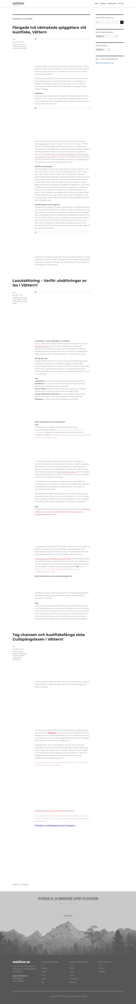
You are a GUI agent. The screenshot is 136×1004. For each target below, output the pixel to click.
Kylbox (72, 972)
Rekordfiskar (16, 659)
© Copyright (24, 884)
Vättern (25, 48)
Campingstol (74, 979)
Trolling (25, 301)
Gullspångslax (16, 46)
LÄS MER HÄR (68, 916)
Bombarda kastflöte (18, 44)
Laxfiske (24, 299)
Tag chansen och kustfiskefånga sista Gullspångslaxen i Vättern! (48, 636)
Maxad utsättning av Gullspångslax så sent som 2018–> (53, 559)
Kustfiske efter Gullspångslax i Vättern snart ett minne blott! (54, 811)
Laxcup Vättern (17, 299)
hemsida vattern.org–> (42, 346)
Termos (72, 968)
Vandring (103, 3)
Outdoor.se (15, 884)
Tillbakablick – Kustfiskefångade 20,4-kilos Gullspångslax (55, 825)
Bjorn (14, 39)
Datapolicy (102, 972)
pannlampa (43, 144)
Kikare (72, 975)
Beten (14, 651)
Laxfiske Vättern (17, 48)
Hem (96, 3)
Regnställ (73, 982)
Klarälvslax (52, 733)
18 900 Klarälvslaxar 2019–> (67, 472)
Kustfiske (24, 46)
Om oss (121, 3)
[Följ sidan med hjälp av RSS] (110, 63)
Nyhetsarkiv (112, 3)
